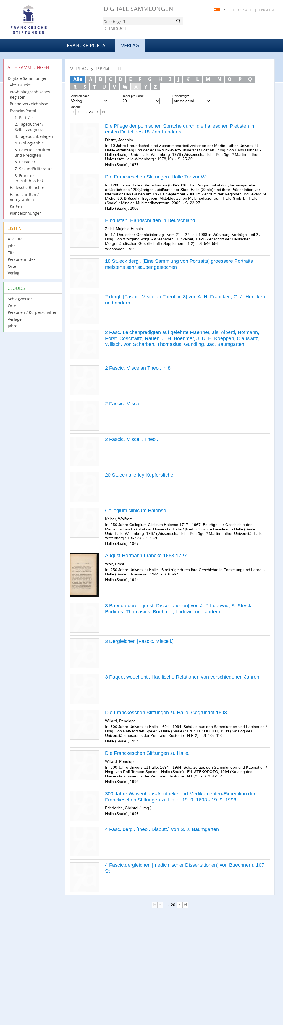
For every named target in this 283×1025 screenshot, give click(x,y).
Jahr (11, 245)
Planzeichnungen (26, 213)
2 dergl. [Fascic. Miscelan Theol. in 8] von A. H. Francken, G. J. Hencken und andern (185, 300)
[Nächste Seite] (97, 112)
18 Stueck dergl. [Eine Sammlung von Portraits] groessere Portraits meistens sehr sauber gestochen (179, 264)
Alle (77, 79)
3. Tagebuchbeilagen (34, 136)
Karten (16, 206)
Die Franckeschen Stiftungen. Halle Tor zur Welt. (158, 177)
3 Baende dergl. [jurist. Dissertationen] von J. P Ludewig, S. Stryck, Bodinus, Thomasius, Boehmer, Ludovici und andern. (179, 608)
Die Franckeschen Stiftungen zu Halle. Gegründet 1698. (166, 712)
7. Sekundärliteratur (33, 168)
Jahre (12, 325)
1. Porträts (24, 117)
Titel (12, 252)
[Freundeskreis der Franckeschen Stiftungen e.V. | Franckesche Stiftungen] (44, 20)
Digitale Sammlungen (138, 9)
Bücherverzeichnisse (29, 103)
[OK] (178, 20)
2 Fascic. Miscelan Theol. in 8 (138, 368)
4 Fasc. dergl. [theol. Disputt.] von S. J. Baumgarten (162, 829)
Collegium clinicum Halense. (136, 510)
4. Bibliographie (29, 143)
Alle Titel (16, 238)
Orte (12, 266)
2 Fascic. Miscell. (124, 403)
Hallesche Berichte (27, 187)
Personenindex (21, 259)
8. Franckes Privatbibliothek (29, 178)
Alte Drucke (20, 85)
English (267, 10)
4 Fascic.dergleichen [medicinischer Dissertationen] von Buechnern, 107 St (184, 868)
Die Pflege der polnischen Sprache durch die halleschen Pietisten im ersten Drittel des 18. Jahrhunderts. (180, 129)
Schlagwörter (20, 298)
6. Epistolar (25, 161)
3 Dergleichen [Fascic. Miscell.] (139, 641)
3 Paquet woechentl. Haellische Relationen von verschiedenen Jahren (182, 677)
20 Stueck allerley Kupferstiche (139, 475)
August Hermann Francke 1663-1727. (146, 555)
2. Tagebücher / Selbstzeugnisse (29, 127)
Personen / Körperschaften (32, 312)
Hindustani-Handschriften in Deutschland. (150, 220)
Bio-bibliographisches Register (30, 94)
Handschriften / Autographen (24, 197)
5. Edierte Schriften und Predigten (32, 152)
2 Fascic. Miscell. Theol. (131, 439)
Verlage (15, 319)
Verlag (13, 272)
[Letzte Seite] (103, 112)
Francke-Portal (87, 45)
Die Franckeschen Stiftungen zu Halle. (147, 753)
